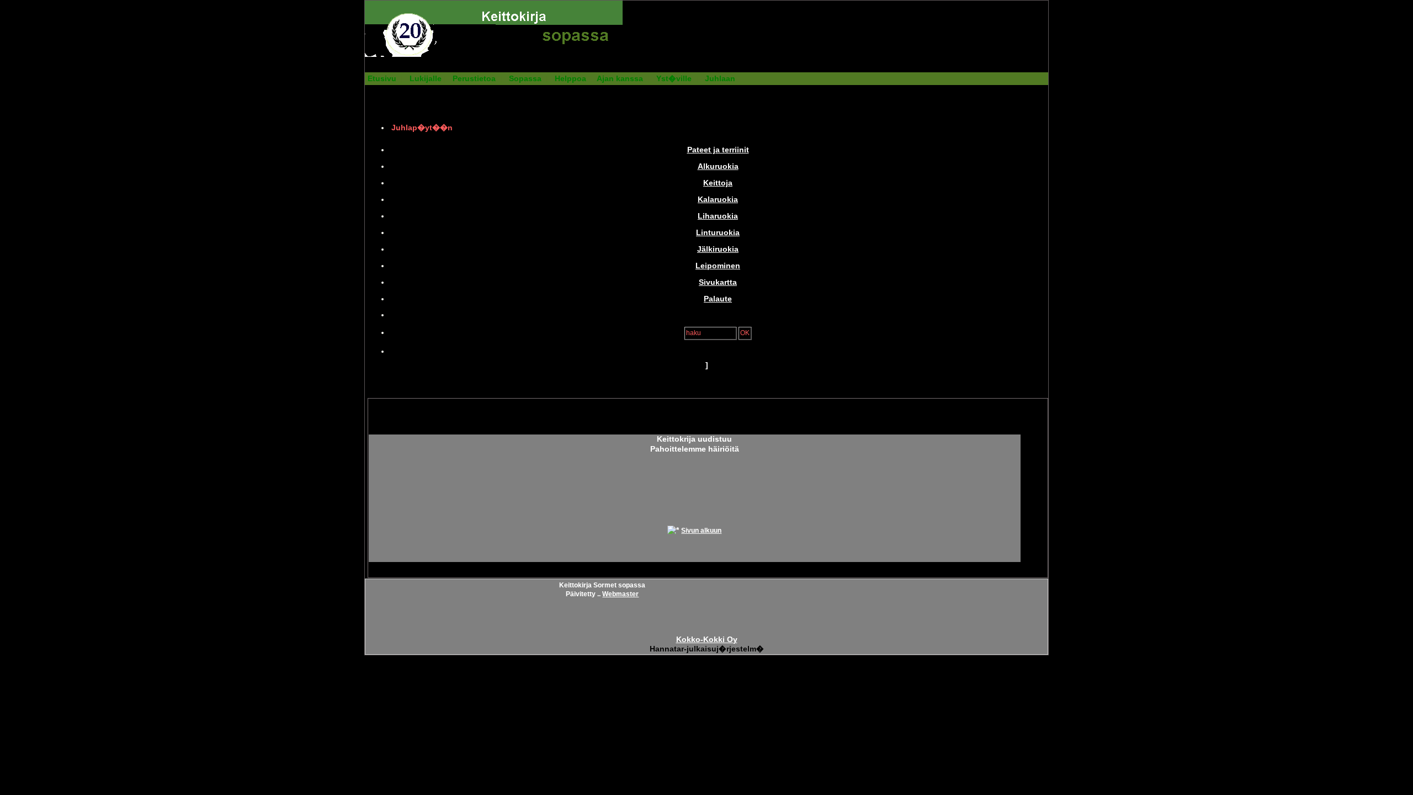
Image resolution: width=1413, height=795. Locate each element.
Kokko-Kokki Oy (706, 639)
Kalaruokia (718, 199)
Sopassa (525, 79)
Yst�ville (674, 79)
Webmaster (620, 594)
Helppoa (570, 79)
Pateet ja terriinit (718, 150)
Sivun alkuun (701, 530)
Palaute (718, 299)
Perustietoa (474, 79)
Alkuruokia (718, 166)
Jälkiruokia (718, 249)
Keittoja (717, 183)
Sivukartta (718, 282)
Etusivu (382, 79)
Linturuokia (718, 233)
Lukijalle (426, 79)
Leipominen (717, 266)
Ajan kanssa (620, 79)
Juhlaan (720, 79)
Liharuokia (718, 216)
